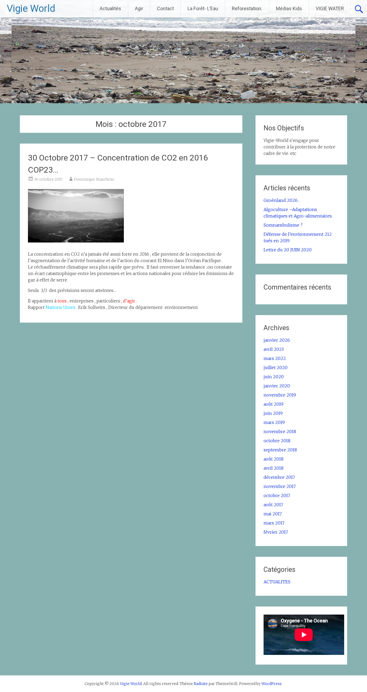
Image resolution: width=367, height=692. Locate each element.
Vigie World (31, 8)
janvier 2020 (277, 385)
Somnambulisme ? (283, 225)
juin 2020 (274, 376)
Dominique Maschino (94, 179)
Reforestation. (247, 8)
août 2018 (273, 459)
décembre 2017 (279, 477)
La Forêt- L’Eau (203, 8)
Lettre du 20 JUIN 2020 (288, 249)
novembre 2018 (280, 431)
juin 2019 (273, 413)
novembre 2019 (280, 395)
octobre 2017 (277, 495)
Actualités (110, 8)
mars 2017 (274, 523)
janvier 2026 (277, 340)
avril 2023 (274, 349)
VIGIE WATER (330, 8)
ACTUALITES (277, 581)
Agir (139, 8)
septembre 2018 (280, 449)
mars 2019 (274, 422)
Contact (165, 8)
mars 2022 (275, 358)
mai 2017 (273, 513)
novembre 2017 (280, 486)
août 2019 (273, 404)
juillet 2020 (275, 367)
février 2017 (276, 532)
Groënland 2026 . (282, 200)
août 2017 (273, 504)
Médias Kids (289, 8)
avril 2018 (273, 468)
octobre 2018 (277, 440)
